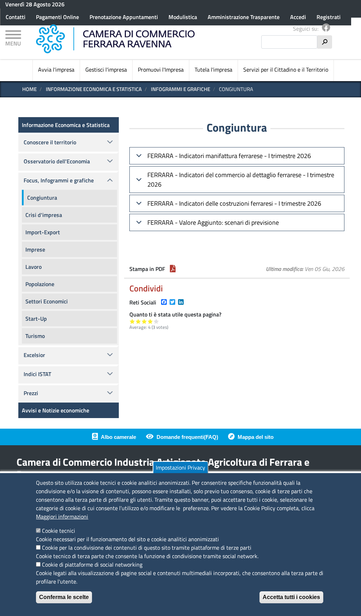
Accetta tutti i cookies (291, 597)
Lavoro (33, 266)
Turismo (35, 336)
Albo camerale (118, 437)
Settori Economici (46, 301)
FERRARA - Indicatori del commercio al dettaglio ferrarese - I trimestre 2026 (240, 179)
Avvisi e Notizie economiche (55, 410)
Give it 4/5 (150, 321)
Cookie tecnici (58, 530)
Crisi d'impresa (43, 215)
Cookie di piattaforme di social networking (92, 564)
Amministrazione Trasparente (244, 17)
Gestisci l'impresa (106, 69)
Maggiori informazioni (62, 516)
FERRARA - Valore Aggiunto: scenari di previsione (213, 222)
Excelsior (34, 355)
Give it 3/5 (144, 321)
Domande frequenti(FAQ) (187, 437)
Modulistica (183, 17)
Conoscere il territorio (50, 142)
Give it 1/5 (132, 321)
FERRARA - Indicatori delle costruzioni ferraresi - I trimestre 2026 (234, 203)
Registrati (329, 17)
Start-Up (36, 318)
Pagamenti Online (57, 17)
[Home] (115, 39)
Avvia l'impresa (56, 69)
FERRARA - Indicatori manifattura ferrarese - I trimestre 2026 (229, 156)
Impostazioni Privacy (180, 467)
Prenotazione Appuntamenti (124, 17)
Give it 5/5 (156, 321)
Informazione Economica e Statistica (94, 89)
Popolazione (39, 284)
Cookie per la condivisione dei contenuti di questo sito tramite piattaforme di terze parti (146, 547)
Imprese (35, 249)
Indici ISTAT (37, 374)
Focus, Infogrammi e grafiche (59, 180)
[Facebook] (326, 28)
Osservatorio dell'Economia (57, 161)
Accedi (298, 17)
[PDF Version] (173, 269)
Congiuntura (42, 197)
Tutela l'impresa (213, 69)
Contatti (15, 17)
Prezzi (31, 393)
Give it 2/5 (138, 321)
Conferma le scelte (64, 597)
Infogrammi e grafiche (180, 89)
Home (29, 89)
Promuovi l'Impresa (161, 69)
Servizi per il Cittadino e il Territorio (285, 69)
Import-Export (42, 232)
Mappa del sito (256, 437)
